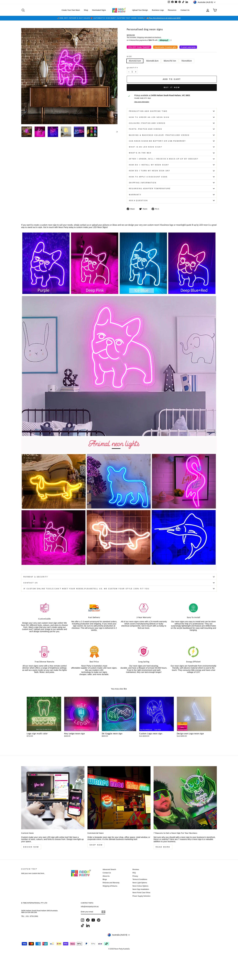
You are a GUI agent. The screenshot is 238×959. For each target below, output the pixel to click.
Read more (163, 847)
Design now (31, 847)
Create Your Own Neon (71, 10)
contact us (84, 225)
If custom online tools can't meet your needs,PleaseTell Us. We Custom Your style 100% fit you (86, 588)
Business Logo (158, 10)
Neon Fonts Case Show (141, 893)
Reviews (135, 869)
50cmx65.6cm (152, 61)
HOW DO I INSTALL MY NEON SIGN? (149, 165)
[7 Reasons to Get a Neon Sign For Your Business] (185, 797)
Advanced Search (109, 869)
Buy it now (172, 87)
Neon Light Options (139, 883)
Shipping (140, 37)
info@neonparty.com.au (90, 906)
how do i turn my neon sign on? (149, 171)
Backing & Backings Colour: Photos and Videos (159, 135)
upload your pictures (100, 225)
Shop (86, 10)
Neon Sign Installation (140, 889)
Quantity (132, 67)
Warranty (135, 194)
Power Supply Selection (141, 896)
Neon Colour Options (140, 886)
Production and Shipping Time (148, 111)
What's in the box (140, 153)
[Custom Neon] (52, 797)
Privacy (135, 876)
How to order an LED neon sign (149, 117)
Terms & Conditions (139, 879)
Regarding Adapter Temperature (149, 188)
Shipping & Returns (110, 886)
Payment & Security (35, 577)
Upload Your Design (140, 10)
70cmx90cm (186, 61)
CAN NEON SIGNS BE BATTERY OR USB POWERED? (157, 141)
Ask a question (138, 200)
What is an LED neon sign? (145, 147)
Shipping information (142, 182)
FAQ (134, 873)
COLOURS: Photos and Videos (147, 123)
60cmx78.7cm (170, 61)
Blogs (105, 879)
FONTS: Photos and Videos (145, 129)
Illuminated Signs (99, 10)
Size (129, 56)
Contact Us (185, 10)
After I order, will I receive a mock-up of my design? (163, 159)
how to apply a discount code (148, 177)
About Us (106, 876)
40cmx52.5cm (135, 61)
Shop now (96, 845)
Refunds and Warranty (111, 883)
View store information (141, 102)
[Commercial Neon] (119, 797)
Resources (172, 10)
